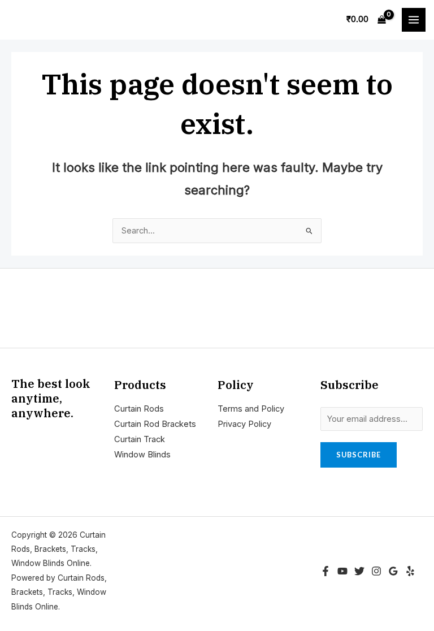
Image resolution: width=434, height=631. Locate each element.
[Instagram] (376, 571)
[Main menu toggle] (414, 20)
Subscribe (358, 454)
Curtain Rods (139, 409)
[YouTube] (342, 571)
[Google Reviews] (393, 571)
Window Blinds (142, 455)
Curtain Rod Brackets (155, 424)
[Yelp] (410, 571)
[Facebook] (325, 571)
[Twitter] (359, 571)
